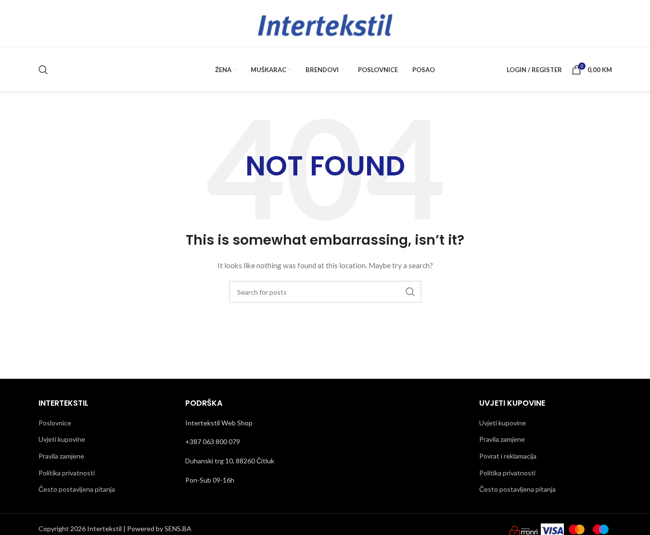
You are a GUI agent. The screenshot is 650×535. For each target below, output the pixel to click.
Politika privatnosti (66, 473)
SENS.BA (178, 528)
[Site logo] (325, 23)
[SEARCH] (410, 292)
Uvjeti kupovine (61, 439)
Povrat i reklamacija (507, 456)
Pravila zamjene (61, 456)
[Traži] (43, 69)
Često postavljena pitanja (76, 489)
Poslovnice (54, 423)
